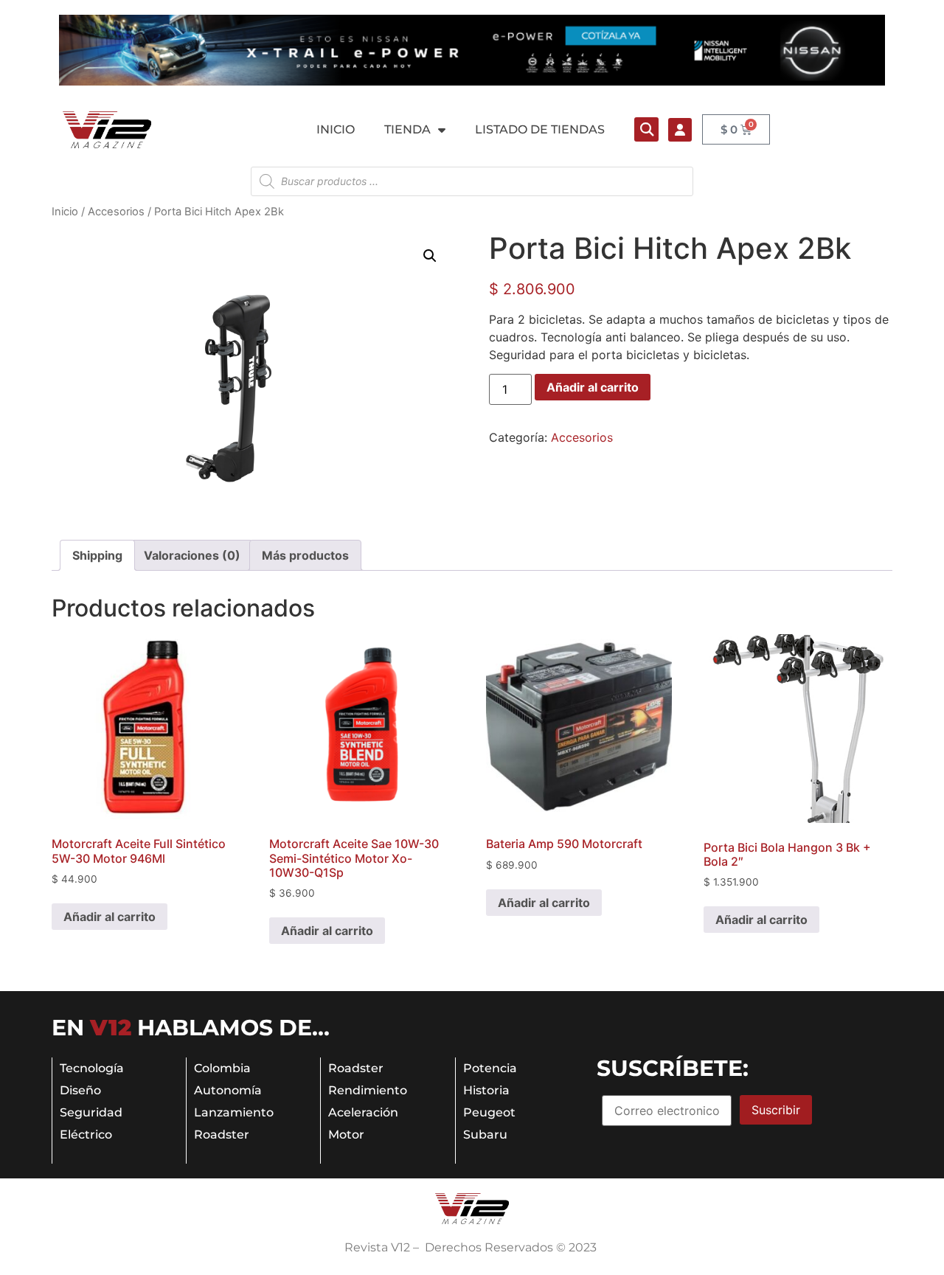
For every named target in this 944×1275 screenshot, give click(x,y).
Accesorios (116, 211)
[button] (646, 129)
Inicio (335, 129)
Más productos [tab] (305, 555)
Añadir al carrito (592, 387)
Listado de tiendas (540, 129)
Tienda (407, 129)
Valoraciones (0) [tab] (192, 555)
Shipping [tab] (97, 555)
